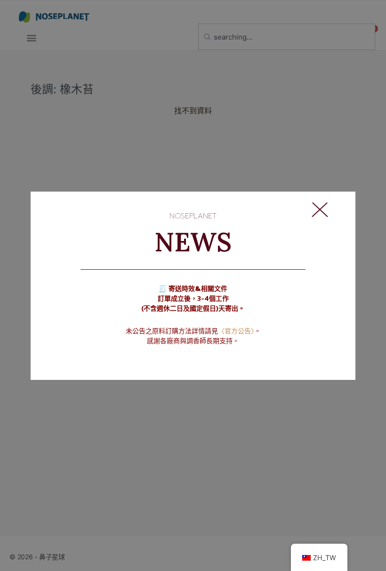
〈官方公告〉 (236, 331)
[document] (193, 285)
